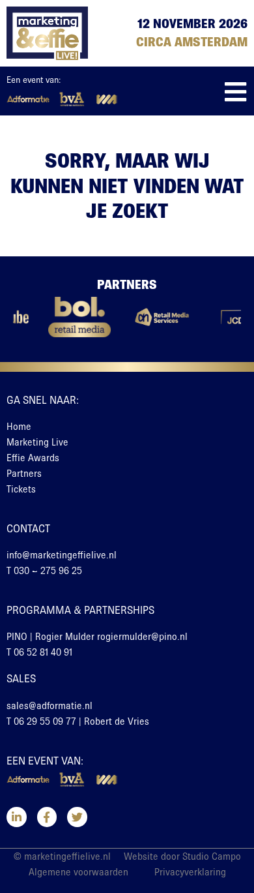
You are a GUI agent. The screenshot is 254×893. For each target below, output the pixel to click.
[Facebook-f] (47, 817)
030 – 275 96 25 (48, 571)
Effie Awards (33, 458)
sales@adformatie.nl (49, 706)
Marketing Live (37, 442)
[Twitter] (77, 817)
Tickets (21, 489)
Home (19, 426)
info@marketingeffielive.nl (62, 555)
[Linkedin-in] (17, 817)
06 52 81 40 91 (43, 652)
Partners (24, 473)
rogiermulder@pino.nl (142, 636)
